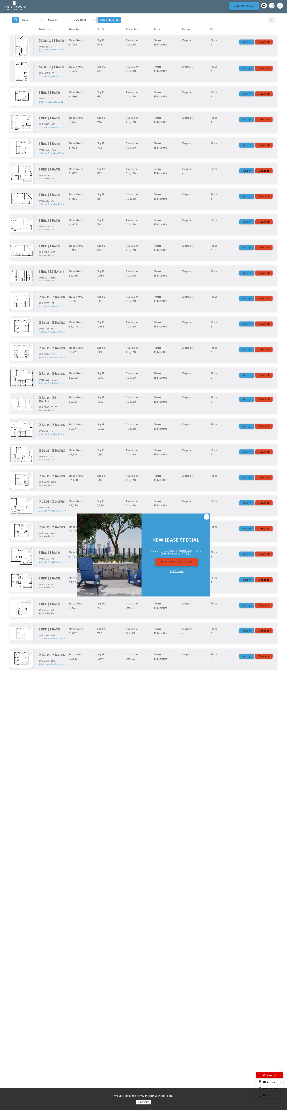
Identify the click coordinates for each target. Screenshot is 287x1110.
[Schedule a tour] (272, 5)
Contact (264, 41)
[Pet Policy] (264, 5)
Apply (247, 41)
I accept (143, 1102)
